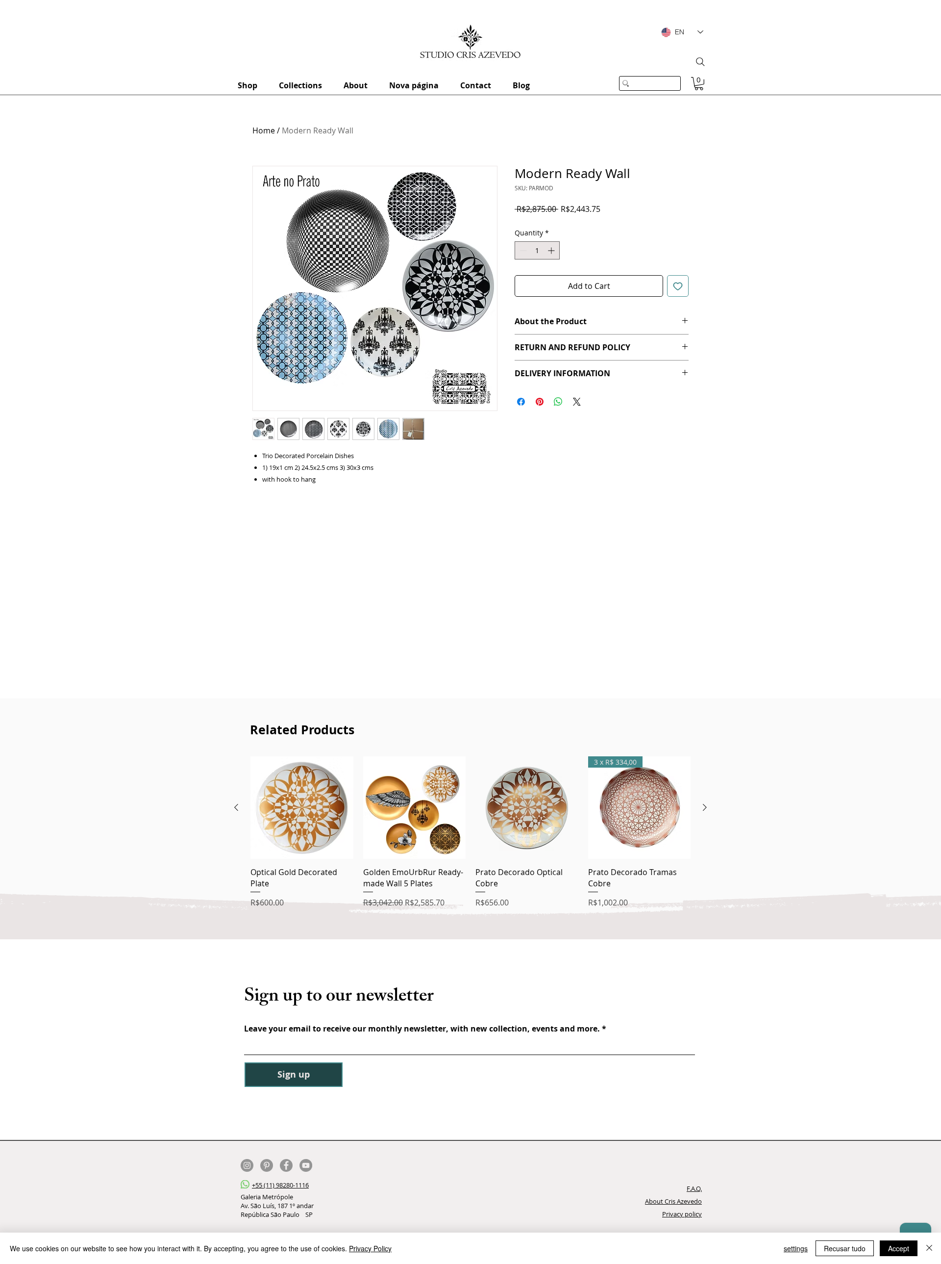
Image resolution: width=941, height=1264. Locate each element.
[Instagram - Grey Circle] (247, 1165)
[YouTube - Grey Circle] (305, 1165)
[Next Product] (705, 807)
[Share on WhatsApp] (558, 402)
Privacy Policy (370, 1248)
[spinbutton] (537, 250)
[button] (699, 83)
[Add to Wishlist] (678, 286)
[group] (470, 832)
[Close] (929, 1248)
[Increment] (552, 250)
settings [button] (796, 1248)
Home (263, 130)
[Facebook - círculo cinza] (286, 1165)
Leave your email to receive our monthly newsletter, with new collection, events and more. (423, 1028)
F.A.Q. (694, 1188)
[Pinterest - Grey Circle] (266, 1165)
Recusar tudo (845, 1248)
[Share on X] (577, 402)
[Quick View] (301, 807)
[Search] (700, 62)
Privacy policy (682, 1214)
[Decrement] (522, 250)
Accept (898, 1248)
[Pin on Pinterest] (539, 402)
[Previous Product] (236, 807)
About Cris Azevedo (673, 1201)
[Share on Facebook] (521, 402)
